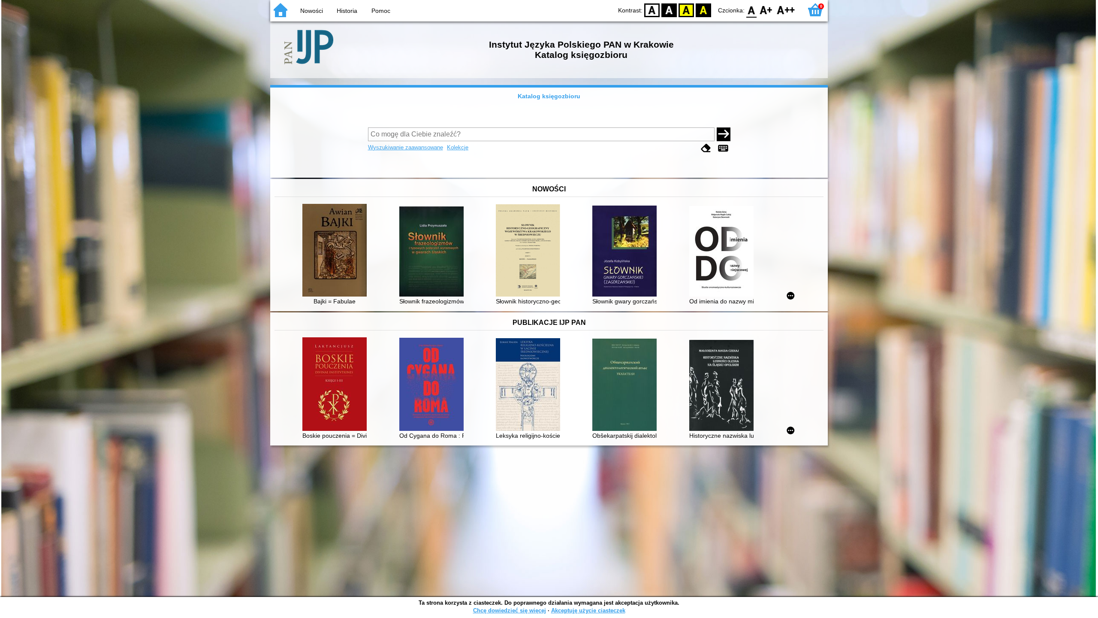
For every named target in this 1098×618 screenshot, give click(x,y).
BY (703, 9)
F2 (786, 9)
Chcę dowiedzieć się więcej (509, 610)
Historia (347, 10)
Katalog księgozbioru (549, 96)
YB (686, 9)
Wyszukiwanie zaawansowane (405, 147)
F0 (752, 9)
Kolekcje (457, 147)
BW (669, 9)
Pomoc (380, 10)
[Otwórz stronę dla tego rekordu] (336, 251)
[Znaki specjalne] (723, 148)
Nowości (311, 10)
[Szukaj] (723, 134)
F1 (766, 9)
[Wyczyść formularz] (706, 148)
